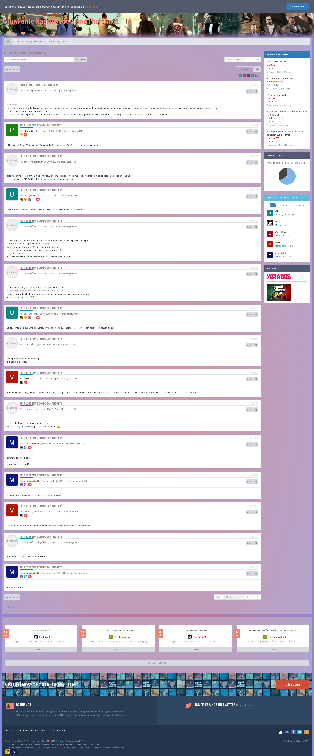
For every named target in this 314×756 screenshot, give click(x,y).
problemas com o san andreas (26, 53)
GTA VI (272, 68)
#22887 (254, 506)
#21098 (254, 125)
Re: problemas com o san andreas (41, 125)
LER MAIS (41, 649)
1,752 (290, 245)
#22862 (254, 438)
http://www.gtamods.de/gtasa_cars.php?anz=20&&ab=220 (35, 290)
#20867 (254, 85)
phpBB (17, 741)
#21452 (254, 220)
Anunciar (9, 730)
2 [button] (247, 59)
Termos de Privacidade (26, 730)
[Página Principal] (8, 41)
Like (251, 91)
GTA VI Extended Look (277, 61)
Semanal (299, 205)
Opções (219, 597)
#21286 (254, 156)
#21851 (254, 372)
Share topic (244, 71)
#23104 (254, 536)
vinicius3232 (280, 253)
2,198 (290, 235)
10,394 (290, 214)
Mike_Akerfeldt (31, 443)
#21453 (254, 267)
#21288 (254, 190)
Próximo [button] (255, 59)
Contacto (61, 730)
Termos (51, 730)
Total (272, 205)
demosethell (276, 81)
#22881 (254, 475)
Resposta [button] (13, 69)
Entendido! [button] (298, 6)
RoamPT (274, 64)
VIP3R (277, 242)
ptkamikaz (29, 131)
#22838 (254, 403)
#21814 (254, 339)
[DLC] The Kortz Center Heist (280, 78)
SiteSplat (27, 741)
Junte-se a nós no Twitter (223, 704)
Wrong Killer (280, 232)
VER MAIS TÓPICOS (157, 662)
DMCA (43, 730)
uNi (276, 211)
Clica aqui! (292, 684)
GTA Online (274, 84)
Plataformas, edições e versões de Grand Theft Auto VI (274, 630)
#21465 (254, 308)
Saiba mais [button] (91, 6)
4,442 (290, 224)
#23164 (254, 567)
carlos (27, 90)
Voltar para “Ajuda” (15, 607)
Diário (285, 205)
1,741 (290, 256)
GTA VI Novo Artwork (276, 95)
